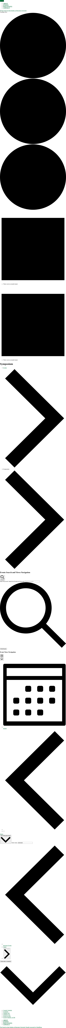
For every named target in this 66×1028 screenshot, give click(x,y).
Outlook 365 (6, 1013)
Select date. (15, 842)
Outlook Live (6, 1014)
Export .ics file (7, 1016)
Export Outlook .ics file (9, 1017)
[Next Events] (4, 831)
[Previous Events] (34, 829)
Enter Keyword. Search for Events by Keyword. (12, 581)
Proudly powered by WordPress (34, 1027)
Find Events (3, 648)
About (5, 3)
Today (1, 834)
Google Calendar (7, 1010)
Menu (2, 0)
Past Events (7, 6)
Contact (6, 8)
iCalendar (5, 1011)
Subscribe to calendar (6, 961)
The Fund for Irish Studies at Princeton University (12, 1027)
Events (6, 5)
